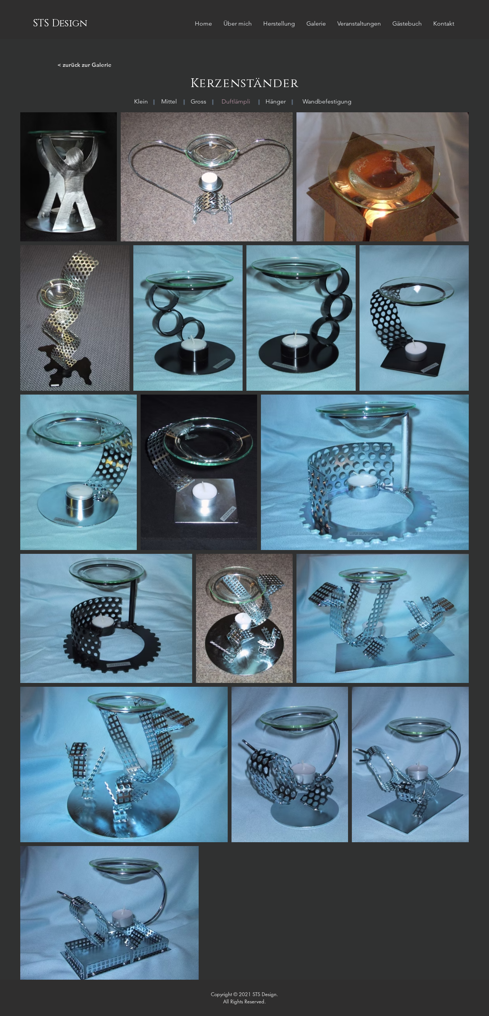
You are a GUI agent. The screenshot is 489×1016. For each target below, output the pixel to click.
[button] (235, 101)
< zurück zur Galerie (84, 64)
